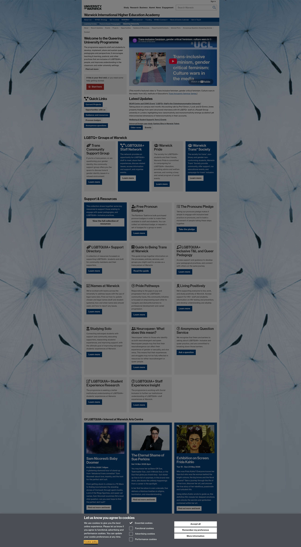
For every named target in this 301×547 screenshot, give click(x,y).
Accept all (195, 524)
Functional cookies (144, 528)
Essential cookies (143, 523)
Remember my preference (195, 530)
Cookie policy (91, 542)
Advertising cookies (145, 534)
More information (195, 536)
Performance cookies (146, 539)
